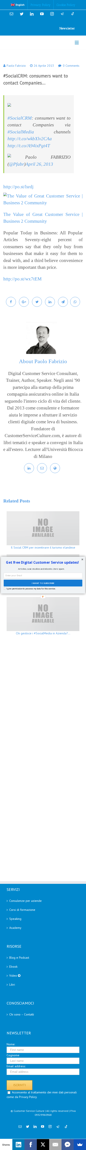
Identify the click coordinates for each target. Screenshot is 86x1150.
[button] (42, 562)
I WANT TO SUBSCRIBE (43, 582)
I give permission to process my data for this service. (31, 588)
